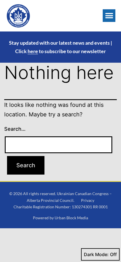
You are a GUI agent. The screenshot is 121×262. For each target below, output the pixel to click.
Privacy (87, 200)
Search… (15, 129)
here (33, 51)
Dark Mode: (96, 254)
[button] (109, 15)
